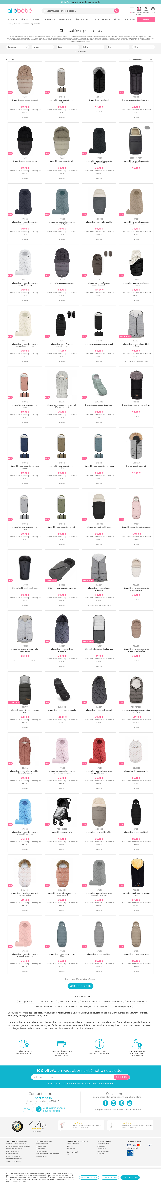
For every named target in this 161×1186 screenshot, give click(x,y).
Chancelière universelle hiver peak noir (136, 405)
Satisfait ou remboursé (13, 1161)
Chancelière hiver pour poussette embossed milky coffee (136, 650)
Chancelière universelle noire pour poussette (136, 284)
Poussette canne (89, 1001)
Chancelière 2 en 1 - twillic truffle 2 (99, 832)
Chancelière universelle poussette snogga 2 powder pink (62, 772)
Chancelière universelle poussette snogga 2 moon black (99, 162)
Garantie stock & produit (14, 1159)
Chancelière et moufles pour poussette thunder (99, 284)
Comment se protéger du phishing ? (48, 1154)
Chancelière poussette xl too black (99, 710)
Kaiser (61, 1013)
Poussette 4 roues (68, 1001)
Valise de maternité (103, 1151)
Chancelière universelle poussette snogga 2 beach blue (24, 833)
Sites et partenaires (73, 1143)
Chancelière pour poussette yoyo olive (62, 527)
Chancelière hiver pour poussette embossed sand (136, 589)
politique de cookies (18, 1181)
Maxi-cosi (125, 1013)
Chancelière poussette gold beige (136, 954)
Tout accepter (130, 1177)
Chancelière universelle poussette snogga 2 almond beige (136, 223)
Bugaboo (52, 1013)
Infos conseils (101, 1146)
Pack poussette (26, 1001)
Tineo (45, 1015)
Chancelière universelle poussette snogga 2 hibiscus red (99, 772)
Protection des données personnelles (18, 1146)
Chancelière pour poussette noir (25, 161)
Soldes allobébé (41, 1156)
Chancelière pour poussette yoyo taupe (61, 101)
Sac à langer (85, 1006)
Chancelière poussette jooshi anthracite (99, 589)
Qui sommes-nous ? (42, 1143)
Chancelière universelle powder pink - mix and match (25, 894)
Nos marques (40, 1149)
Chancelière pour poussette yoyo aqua (99, 466)
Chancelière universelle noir (99, 100)
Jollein (107, 1013)
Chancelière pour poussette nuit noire (62, 710)
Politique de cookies (12, 1151)
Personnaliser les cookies (14, 1149)
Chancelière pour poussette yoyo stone (24, 528)
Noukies (142, 1013)
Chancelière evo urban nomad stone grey (25, 711)
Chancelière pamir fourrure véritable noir (136, 894)
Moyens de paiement (13, 1156)
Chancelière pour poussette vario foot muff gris (136, 711)
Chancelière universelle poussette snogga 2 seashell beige (24, 345)
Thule (38, 1015)
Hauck (99, 1013)
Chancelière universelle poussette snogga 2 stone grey (99, 894)
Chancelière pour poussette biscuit (25, 100)
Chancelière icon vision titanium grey (99, 649)
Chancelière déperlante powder (136, 771)
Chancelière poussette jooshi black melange (136, 345)
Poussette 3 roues (47, 1001)
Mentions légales (41, 1151)
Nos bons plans (41, 1146)
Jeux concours (101, 1149)
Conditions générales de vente (16, 1143)
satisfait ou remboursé (99, 1052)
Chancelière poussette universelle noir (136, 100)
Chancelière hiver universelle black (25, 588)
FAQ (68, 1154)
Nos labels (70, 1146)
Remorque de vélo (66, 1006)
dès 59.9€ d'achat (24, 1052)
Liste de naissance (103, 1143)
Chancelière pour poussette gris (62, 283)
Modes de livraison (12, 1154)
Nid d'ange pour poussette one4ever (62, 588)
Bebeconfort (39, 1013)
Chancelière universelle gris (136, 466)
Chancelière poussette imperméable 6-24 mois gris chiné (62, 406)
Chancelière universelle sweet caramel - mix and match (62, 894)
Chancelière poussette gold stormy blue (62, 955)
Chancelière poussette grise (62, 832)
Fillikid (91, 1013)
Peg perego (20, 1015)
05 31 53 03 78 (137, 1055)
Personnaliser (89, 1177)
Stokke (31, 1015)
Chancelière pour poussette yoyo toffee (61, 467)
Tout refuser (110, 1177)
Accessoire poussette (42, 1006)
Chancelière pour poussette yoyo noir (99, 344)
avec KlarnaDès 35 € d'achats (61, 1053)
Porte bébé (102, 1006)
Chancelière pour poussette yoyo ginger (24, 406)
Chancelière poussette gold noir (136, 832)
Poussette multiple (135, 1001)
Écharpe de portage (121, 1006)
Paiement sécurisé (134, 1142)
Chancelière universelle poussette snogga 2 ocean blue (24, 223)
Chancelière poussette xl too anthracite (62, 650)
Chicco (76, 1013)
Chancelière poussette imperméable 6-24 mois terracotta (24, 772)
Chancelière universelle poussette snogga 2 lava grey (24, 284)
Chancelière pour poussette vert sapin (99, 405)
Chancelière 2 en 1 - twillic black (99, 527)
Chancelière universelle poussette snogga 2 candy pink (24, 955)
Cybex (84, 1013)
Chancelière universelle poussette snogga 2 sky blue (62, 223)
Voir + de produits (80, 986)
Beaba (68, 1013)
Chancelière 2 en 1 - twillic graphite (99, 222)
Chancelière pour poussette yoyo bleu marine (25, 467)
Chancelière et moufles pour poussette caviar (62, 345)
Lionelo (115, 1013)
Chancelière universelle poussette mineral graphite (136, 162)
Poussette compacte (112, 1001)
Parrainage (100, 1154)
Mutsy (134, 1013)
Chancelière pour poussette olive (62, 161)
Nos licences (71, 1149)
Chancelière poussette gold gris (99, 954)
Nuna (10, 1015)
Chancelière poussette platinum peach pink (136, 528)
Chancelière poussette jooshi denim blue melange (24, 650)
